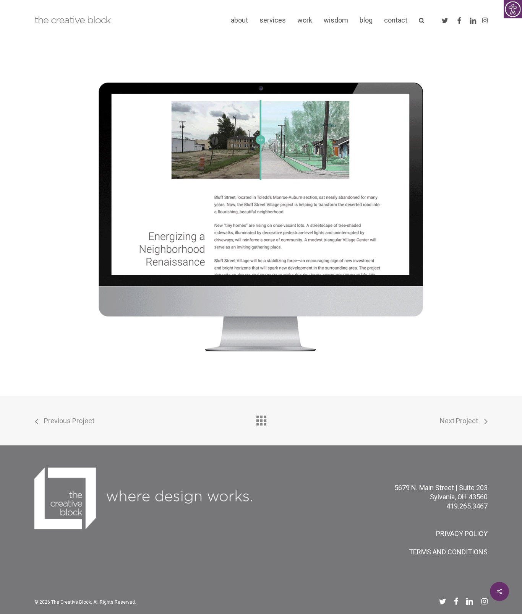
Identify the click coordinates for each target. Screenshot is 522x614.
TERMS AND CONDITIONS (448, 552)
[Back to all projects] (261, 418)
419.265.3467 (467, 506)
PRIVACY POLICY (462, 534)
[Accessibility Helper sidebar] (513, 9)
